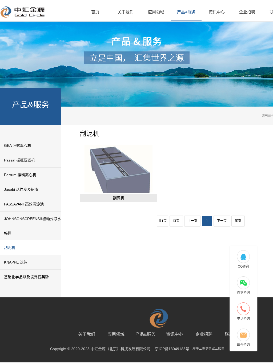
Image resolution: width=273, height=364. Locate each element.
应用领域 (156, 12)
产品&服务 (186, 12)
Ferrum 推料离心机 (20, 175)
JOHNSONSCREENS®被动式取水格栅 (32, 226)
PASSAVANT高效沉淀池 (24, 204)
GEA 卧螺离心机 (17, 145)
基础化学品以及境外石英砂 (26, 277)
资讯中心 (217, 12)
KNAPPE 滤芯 (15, 262)
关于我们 (126, 12)
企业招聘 (247, 12)
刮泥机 (9, 247)
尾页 (238, 221)
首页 (95, 12)
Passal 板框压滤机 (19, 160)
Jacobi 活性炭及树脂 (21, 189)
